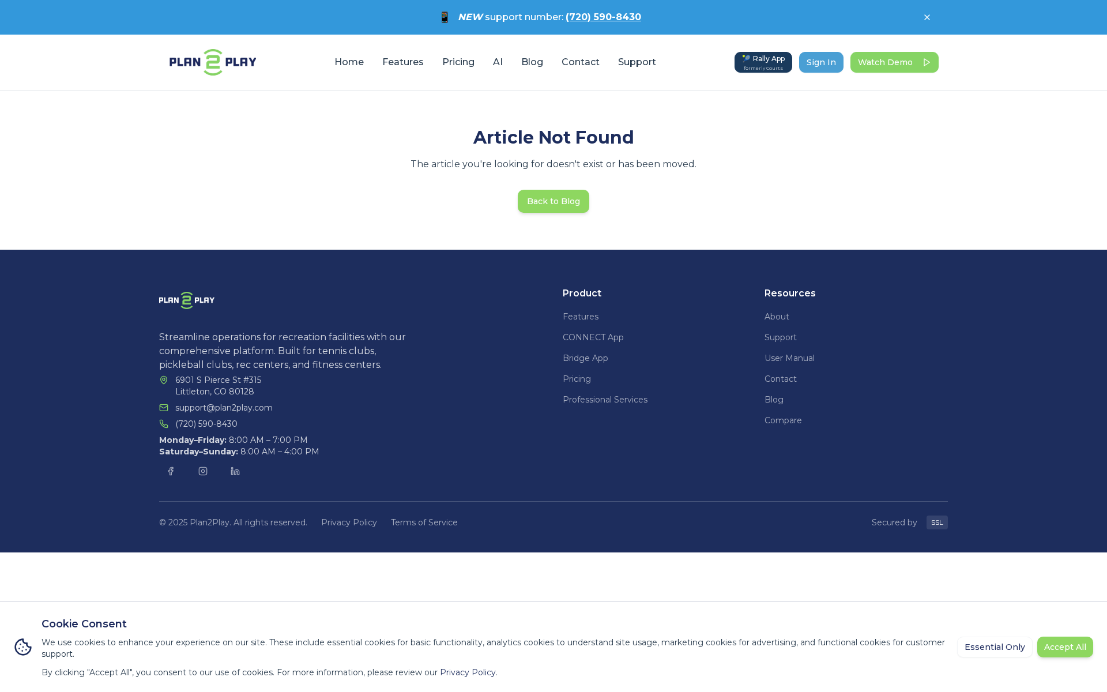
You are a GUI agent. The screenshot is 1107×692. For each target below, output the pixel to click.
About (777, 316)
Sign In (821, 62)
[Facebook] (170, 471)
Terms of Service (424, 522)
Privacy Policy (349, 522)
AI (498, 62)
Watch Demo (885, 62)
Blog (532, 62)
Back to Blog (553, 201)
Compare (783, 420)
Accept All (1065, 647)
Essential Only (995, 647)
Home (349, 62)
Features (403, 62)
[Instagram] (202, 471)
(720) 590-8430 (603, 17)
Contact (581, 62)
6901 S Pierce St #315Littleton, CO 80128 (218, 386)
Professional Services (605, 399)
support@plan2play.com (224, 408)
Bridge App (585, 358)
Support (637, 62)
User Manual (790, 358)
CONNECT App (593, 337)
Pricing (458, 62)
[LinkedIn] (235, 471)
